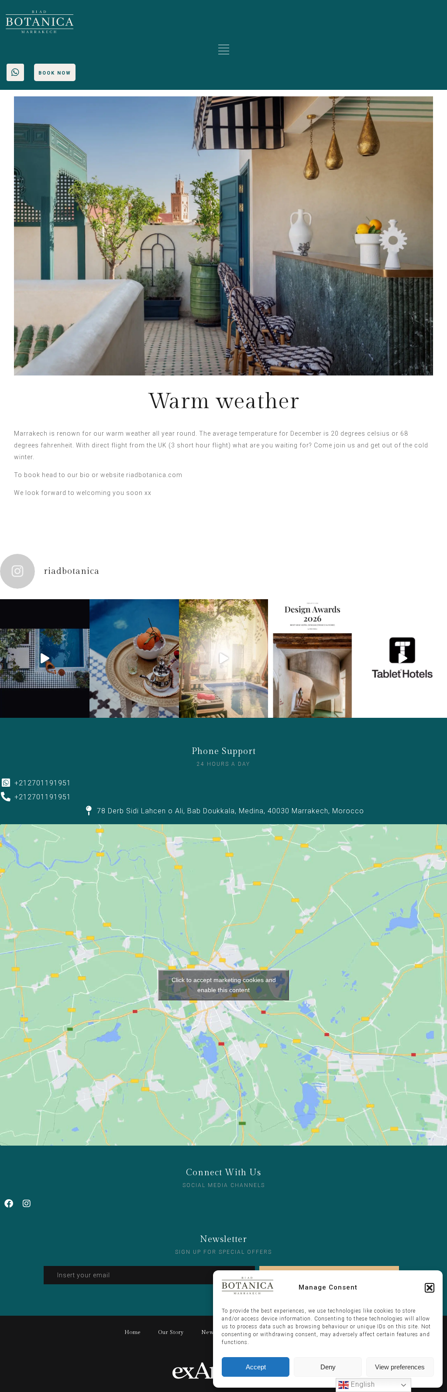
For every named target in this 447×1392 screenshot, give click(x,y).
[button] (429, 1287)
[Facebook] (8, 1203)
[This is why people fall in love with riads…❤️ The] (134, 658)
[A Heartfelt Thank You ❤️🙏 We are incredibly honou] (313, 658)
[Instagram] (26, 1203)
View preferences (400, 1367)
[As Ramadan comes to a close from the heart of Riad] (223, 658)
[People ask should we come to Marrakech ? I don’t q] (44, 658)
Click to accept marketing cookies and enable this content (224, 984)
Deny (328, 1367)
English (362, 1384)
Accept (256, 1367)
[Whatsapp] (15, 72)
